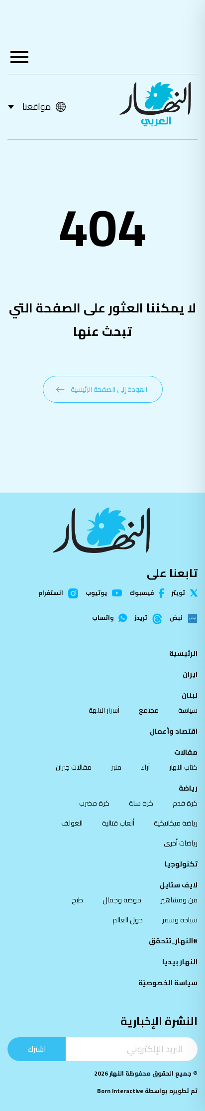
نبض (176, 618)
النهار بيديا (180, 961)
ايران (190, 674)
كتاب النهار (183, 767)
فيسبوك (141, 593)
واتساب (102, 617)
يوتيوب (96, 592)
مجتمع (149, 710)
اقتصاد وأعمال (174, 731)
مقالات (186, 752)
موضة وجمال (121, 899)
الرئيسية (183, 653)
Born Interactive (120, 1091)
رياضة (188, 788)
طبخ (77, 899)
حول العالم (127, 919)
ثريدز (141, 618)
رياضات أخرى (181, 842)
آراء (145, 767)
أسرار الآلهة (104, 710)
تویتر (178, 592)
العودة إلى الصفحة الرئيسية (109, 389)
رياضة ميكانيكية (176, 823)
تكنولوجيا (181, 863)
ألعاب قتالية (118, 823)
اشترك (36, 1049)
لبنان (190, 695)
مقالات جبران (74, 767)
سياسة (188, 710)
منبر (116, 767)
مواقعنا (36, 106)
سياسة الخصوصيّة (168, 982)
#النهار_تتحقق (173, 940)
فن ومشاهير (179, 899)
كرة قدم (185, 803)
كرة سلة (141, 803)
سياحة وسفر (180, 919)
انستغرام (50, 593)
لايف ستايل (179, 884)
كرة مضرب (94, 803)
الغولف (72, 823)
